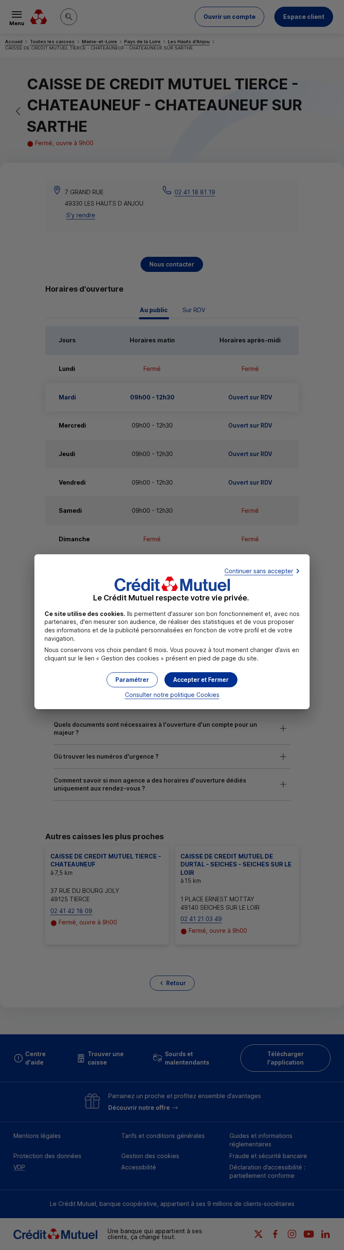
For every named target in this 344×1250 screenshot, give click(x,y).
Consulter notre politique (172, 694)
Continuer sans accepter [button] (258, 570)
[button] (200, 679)
